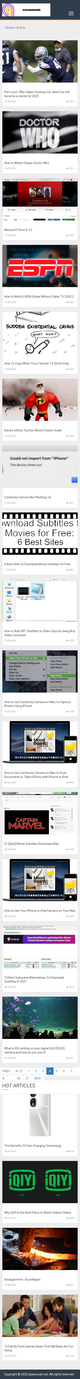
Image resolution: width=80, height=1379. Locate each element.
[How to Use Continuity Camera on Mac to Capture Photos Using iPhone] (40, 671)
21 (27, 1078)
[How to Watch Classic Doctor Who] (40, 132)
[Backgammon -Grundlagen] (40, 1249)
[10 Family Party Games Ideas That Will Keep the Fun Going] (40, 1316)
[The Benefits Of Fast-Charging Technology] (40, 1115)
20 (18, 1078)
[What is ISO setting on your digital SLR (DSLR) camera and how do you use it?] (40, 1018)
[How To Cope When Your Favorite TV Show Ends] (40, 333)
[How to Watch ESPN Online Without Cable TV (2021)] (40, 266)
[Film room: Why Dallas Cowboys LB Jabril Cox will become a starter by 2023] (40, 61)
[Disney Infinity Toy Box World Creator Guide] (40, 400)
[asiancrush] (40, 9)
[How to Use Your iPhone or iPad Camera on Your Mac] (40, 880)
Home (9, 27)
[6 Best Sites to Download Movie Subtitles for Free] (40, 533)
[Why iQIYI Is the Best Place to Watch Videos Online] (40, 1182)
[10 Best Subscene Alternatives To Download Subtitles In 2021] (40, 947)
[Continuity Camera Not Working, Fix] (40, 467)
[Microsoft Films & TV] (40, 199)
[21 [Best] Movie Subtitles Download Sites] (40, 813)
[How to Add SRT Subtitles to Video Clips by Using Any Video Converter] (40, 600)
